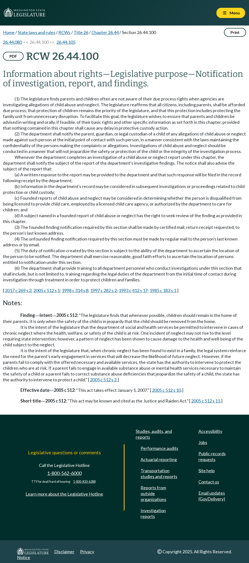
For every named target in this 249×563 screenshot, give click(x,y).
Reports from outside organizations (153, 493)
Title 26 (81, 32)
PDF (13, 56)
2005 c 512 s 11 (205, 400)
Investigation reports (153, 513)
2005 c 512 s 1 (46, 290)
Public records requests (212, 456)
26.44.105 (65, 42)
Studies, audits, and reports (154, 434)
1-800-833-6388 (84, 481)
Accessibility (210, 431)
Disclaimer (64, 551)
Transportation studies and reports (159, 473)
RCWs (64, 32)
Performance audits (159, 448)
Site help (206, 470)
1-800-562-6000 (64, 473)
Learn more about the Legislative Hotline (64, 494)
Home (9, 32)
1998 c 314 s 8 (75, 290)
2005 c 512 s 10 (166, 390)
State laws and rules (36, 32)
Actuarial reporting (159, 459)
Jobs (202, 442)
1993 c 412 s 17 (133, 290)
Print (235, 32)
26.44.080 (12, 42)
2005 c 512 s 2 (103, 379)
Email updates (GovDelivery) (211, 495)
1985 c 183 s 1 (163, 290)
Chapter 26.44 (105, 32)
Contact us (208, 481)
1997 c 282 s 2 (103, 290)
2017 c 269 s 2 (18, 290)
